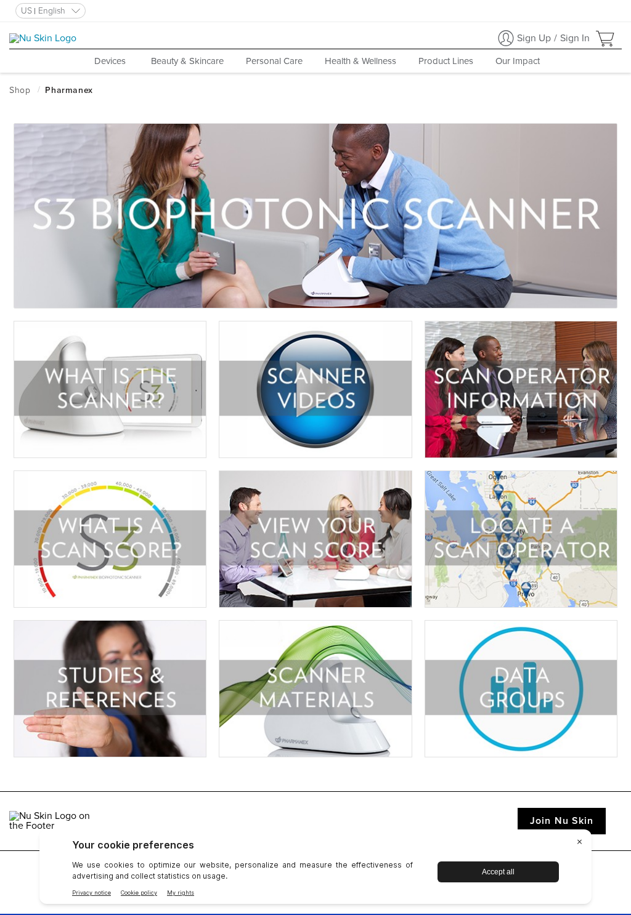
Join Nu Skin (561, 821)
